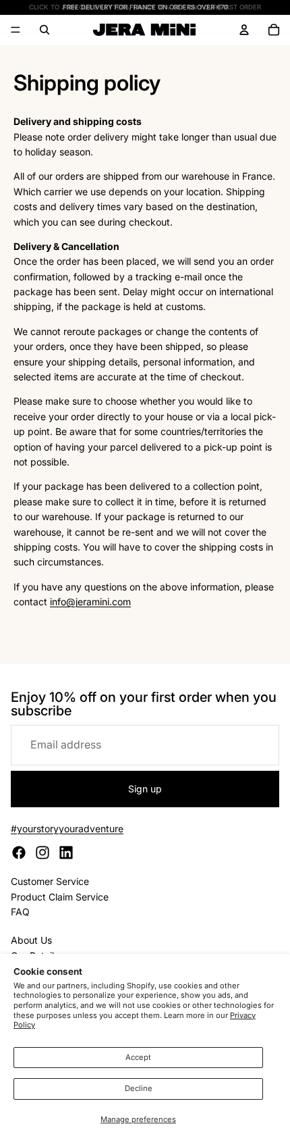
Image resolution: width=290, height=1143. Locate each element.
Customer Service (50, 881)
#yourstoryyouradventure (67, 828)
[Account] (244, 30)
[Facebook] (19, 852)
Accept (138, 1057)
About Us (31, 940)
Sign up (145, 788)
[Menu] (15, 30)
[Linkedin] (66, 852)
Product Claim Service (60, 897)
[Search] (44, 30)
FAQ (20, 911)
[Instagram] (42, 852)
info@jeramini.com (90, 601)
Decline (138, 1088)
